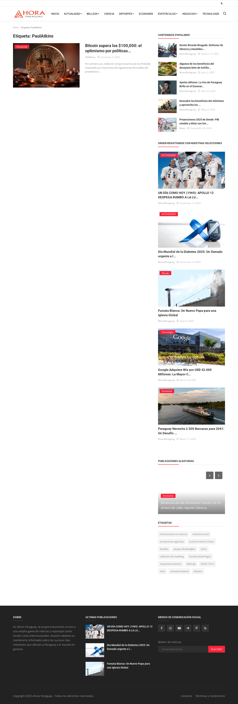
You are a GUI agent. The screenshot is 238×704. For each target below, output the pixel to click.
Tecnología (210, 13)
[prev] (209, 475)
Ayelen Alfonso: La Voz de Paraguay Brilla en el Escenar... (200, 84)
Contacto (186, 696)
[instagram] (170, 628)
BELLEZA (92, 13)
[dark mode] (222, 3)
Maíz (162, 571)
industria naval (200, 534)
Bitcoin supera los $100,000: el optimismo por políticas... (113, 48)
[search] (224, 14)
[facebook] (161, 628)
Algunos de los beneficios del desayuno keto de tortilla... (196, 65)
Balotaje (191, 564)
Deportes (125, 13)
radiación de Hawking (172, 556)
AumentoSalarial (179, 571)
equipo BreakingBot (184, 549)
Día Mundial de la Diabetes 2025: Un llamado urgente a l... (128, 647)
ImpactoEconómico (170, 564)
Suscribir (216, 649)
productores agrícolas (172, 541)
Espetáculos (167, 13)
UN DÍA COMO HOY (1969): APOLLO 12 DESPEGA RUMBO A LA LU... (129, 628)
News (182, 128)
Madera (198, 571)
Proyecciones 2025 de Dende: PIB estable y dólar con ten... (199, 121)
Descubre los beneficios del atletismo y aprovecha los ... (201, 102)
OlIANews (90, 57)
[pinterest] (196, 628)
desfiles (164, 549)
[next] (219, 475)
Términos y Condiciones (210, 696)
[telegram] (187, 628)
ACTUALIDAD (72, 13)
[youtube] (179, 628)
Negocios (189, 13)
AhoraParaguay (187, 53)
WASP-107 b (207, 564)
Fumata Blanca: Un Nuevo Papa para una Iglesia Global (128, 665)
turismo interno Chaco (201, 541)
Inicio (55, 13)
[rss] (205, 628)
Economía (146, 13)
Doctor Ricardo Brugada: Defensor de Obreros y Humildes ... (201, 47)
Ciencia (109, 13)
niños (204, 549)
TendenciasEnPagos (200, 556)
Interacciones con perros (173, 534)
